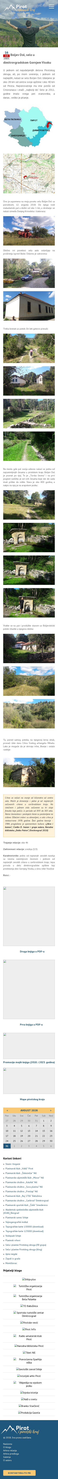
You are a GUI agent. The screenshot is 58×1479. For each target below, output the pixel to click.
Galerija (7, 1457)
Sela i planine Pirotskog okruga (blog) (23, 1249)
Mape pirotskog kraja (32, 1099)
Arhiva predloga (11, 1453)
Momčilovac (11, 1263)
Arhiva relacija (10, 1450)
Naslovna (7, 1443)
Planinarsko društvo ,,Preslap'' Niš (21, 1191)
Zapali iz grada (12, 1258)
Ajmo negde (11, 1254)
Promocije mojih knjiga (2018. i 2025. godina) (29, 1062)
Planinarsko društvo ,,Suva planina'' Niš (24, 1186)
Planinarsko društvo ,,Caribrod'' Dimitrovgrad (26, 1200)
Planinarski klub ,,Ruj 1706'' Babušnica (23, 1195)
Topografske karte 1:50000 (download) (24, 1226)
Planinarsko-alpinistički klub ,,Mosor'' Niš (24, 1177)
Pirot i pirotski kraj (19, 8)
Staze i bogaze (12, 1164)
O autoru (7, 1460)
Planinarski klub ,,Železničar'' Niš (21, 1173)
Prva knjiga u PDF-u (31, 1024)
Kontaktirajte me (19, 1472)
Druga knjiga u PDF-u (32, 951)
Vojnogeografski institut (16, 1222)
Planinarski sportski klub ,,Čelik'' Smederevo (26, 1205)
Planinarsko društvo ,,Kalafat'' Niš (21, 1182)
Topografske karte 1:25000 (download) (24, 1231)
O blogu (7, 1447)
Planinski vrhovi (12, 1240)
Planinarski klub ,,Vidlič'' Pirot (19, 1168)
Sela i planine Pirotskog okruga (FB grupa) (25, 1244)
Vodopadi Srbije (13, 1235)
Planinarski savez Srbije (16, 1217)
